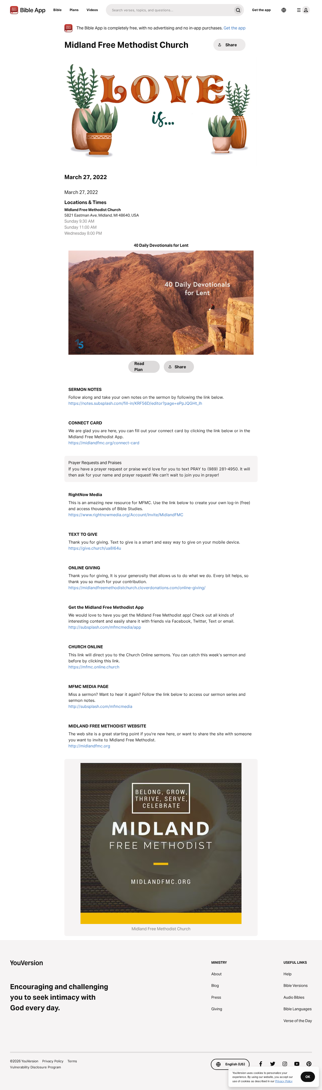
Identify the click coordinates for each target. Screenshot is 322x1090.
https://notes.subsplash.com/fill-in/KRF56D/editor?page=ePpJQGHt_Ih (135, 403)
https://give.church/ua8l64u (94, 548)
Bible (57, 10)
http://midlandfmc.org (89, 745)
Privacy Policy (52, 1061)
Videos (92, 10)
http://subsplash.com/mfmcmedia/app (104, 627)
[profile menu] (302, 10)
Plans (74, 10)
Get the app (261, 10)
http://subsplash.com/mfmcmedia (100, 706)
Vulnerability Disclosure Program (35, 1067)
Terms (72, 1061)
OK (307, 1077)
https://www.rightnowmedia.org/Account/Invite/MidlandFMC (125, 514)
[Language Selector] (284, 10)
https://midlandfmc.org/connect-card (103, 442)
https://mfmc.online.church (93, 666)
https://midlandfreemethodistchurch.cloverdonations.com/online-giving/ (137, 587)
